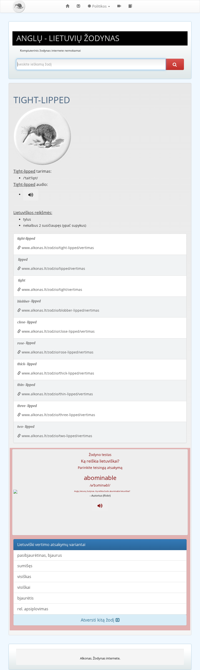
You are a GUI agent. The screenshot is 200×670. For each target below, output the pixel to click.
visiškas (24, 576)
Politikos (99, 6)
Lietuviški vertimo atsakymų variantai (51, 544)
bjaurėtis (25, 598)
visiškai (23, 587)
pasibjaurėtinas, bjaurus (39, 555)
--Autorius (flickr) (100, 495)
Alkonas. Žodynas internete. (100, 658)
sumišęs (24, 565)
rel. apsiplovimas (32, 609)
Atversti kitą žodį (98, 620)
